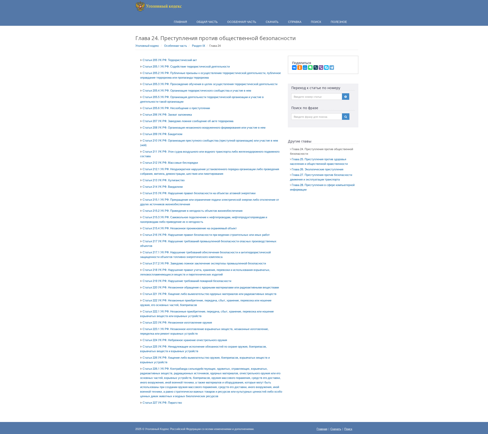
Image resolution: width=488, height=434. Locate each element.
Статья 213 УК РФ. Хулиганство (164, 180)
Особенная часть (175, 45)
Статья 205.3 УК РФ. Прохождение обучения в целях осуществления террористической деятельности (210, 84)
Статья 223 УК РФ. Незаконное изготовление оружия (177, 322)
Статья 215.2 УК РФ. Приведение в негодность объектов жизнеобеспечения (192, 211)
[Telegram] (331, 67)
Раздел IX (198, 45)
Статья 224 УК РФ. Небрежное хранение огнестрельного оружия (185, 340)
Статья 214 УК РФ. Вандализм (163, 186)
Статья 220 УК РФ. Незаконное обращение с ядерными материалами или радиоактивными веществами (211, 287)
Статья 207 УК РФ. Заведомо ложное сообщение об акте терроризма (188, 121)
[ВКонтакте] (294, 67)
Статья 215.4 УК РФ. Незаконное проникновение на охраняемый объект (190, 228)
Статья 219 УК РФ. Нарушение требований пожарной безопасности (187, 281)
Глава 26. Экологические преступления (317, 169)
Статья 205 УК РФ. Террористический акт (170, 60)
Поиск (348, 429)
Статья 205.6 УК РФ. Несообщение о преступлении (176, 108)
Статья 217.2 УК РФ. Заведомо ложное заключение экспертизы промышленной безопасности (204, 263)
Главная (322, 429)
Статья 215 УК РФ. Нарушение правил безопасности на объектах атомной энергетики (199, 193)
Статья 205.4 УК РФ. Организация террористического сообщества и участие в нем (197, 90)
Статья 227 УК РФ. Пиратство (162, 402)
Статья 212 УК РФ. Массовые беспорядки (170, 162)
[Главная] (159, 6)
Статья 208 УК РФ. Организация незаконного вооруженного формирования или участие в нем (204, 127)
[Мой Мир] (305, 67)
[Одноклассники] (299, 67)
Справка (294, 22)
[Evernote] (310, 67)
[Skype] (326, 67)
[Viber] (321, 67)
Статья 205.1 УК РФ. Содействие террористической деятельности (186, 66)
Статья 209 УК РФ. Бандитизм (162, 134)
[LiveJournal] (315, 67)
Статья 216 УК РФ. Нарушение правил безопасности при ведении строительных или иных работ (206, 235)
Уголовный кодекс (147, 45)
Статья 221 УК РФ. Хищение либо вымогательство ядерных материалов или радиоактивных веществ (209, 294)
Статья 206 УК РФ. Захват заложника (167, 114)
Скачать (335, 429)
